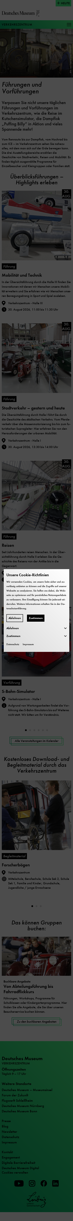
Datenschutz (12, 644)
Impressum (28, 644)
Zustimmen (36, 618)
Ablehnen (15, 618)
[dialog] (36, 610)
